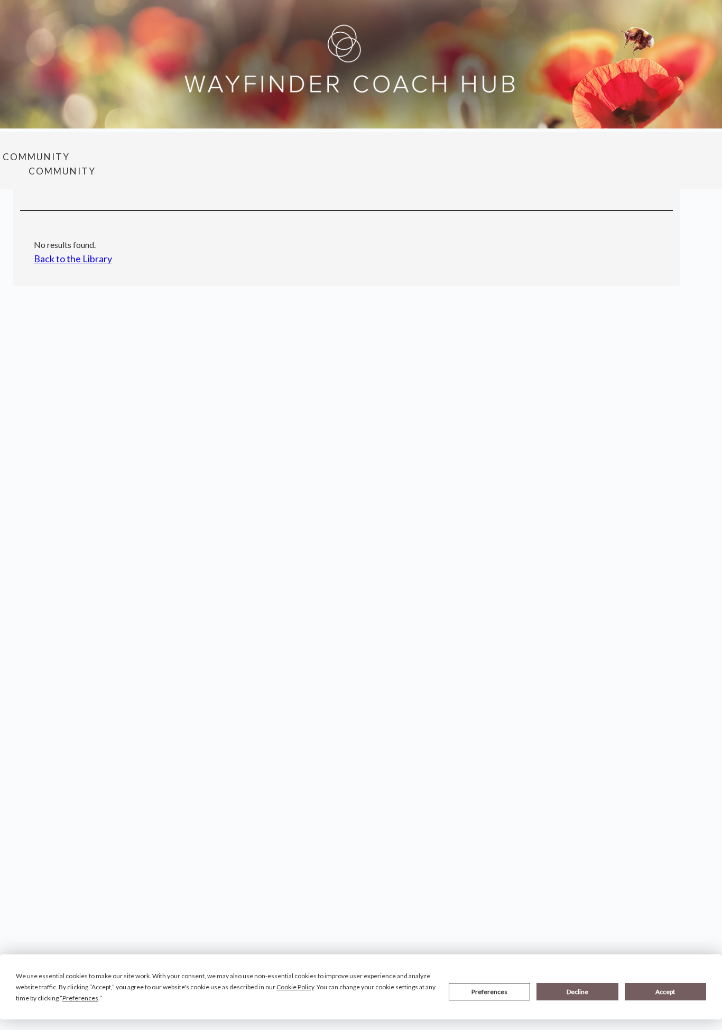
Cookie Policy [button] (295, 987)
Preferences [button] (80, 998)
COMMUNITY (36, 156)
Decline (577, 992)
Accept (665, 992)
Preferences (489, 992)
